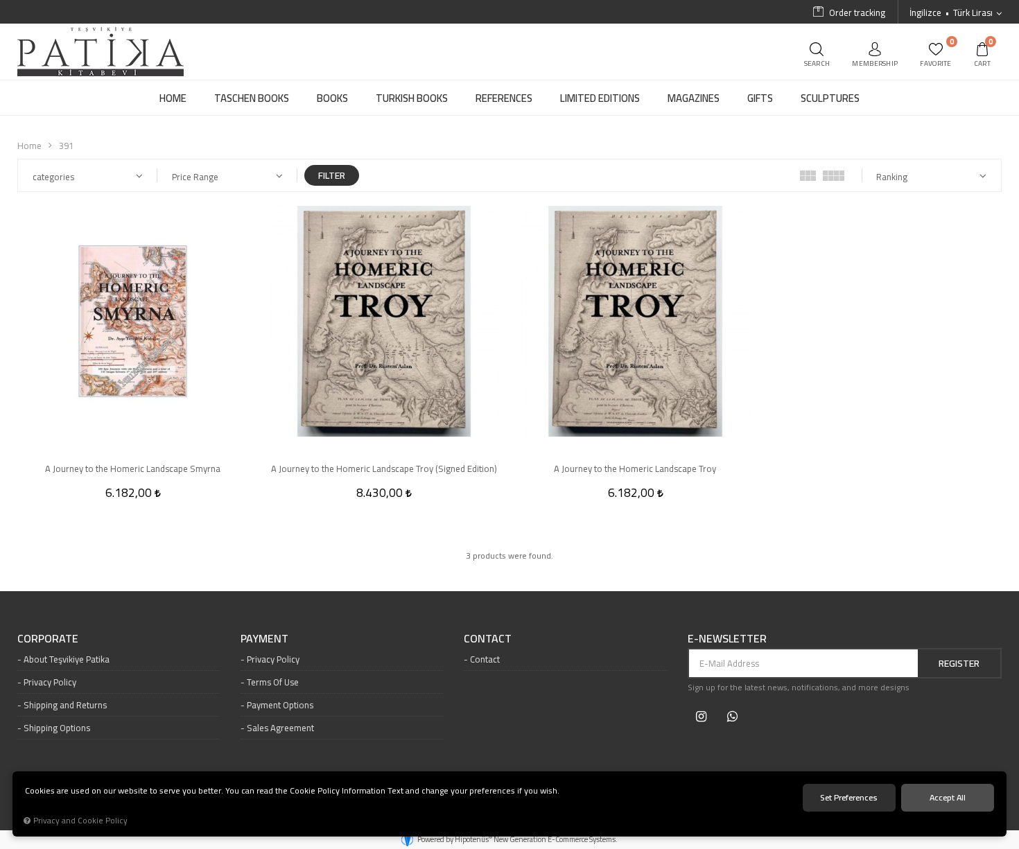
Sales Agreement (280, 727)
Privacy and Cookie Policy (80, 820)
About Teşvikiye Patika (67, 659)
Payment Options (280, 705)
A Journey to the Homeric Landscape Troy (635, 468)
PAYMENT (264, 639)
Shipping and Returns (65, 705)
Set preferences (849, 797)
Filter (331, 175)
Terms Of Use (273, 682)
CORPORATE (47, 639)
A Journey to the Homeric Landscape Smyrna (132, 468)
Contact (485, 659)
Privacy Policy (50, 682)
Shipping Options (57, 727)
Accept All (948, 797)
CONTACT (488, 639)
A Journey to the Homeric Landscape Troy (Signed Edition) (384, 468)
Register (959, 663)
